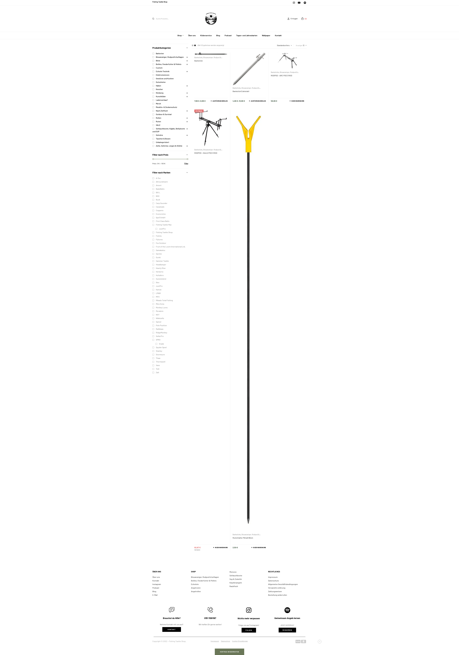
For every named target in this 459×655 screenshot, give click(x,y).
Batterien (160, 53)
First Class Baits (162, 221)
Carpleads (160, 207)
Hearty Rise (161, 268)
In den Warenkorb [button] (297, 101)
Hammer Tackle (162, 261)
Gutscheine (161, 82)
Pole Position (161, 325)
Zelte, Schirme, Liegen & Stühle (169, 146)
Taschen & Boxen (163, 138)
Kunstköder (161, 96)
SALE (158, 125)
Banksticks (198, 57)
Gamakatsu (160, 250)
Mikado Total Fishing (164, 300)
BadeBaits (160, 189)
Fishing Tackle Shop (164, 232)
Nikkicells (160, 318)
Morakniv (159, 311)
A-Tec (158, 178)
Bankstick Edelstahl (241, 91)
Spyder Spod (161, 347)
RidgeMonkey (161, 332)
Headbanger (161, 264)
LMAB (158, 293)
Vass (158, 365)
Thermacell (160, 361)
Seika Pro (160, 336)
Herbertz (159, 272)
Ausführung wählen (220, 101)
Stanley (159, 351)
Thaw (158, 358)
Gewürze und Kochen (165, 78)
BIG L (158, 192)
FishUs (159, 236)
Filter (186, 164)
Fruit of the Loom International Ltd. (170, 246)
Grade (161, 344)
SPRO (158, 340)
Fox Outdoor (161, 243)
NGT (157, 314)
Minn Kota (160, 304)
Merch (158, 103)
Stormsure (160, 354)
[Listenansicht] (192, 45)
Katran (158, 289)
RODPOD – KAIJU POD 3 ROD (205, 153)
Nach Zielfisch (162, 111)
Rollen (158, 118)
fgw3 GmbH (160, 217)
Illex (157, 282)
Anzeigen (299, 45)
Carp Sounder (161, 203)
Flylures (159, 239)
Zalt (157, 372)
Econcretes (161, 214)
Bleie (158, 60)
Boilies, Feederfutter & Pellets (168, 64)
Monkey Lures (162, 307)
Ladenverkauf (162, 100)
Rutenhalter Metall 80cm (243, 538)
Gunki (158, 257)
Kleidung (159, 93)
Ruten (158, 121)
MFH (157, 297)
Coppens (159, 210)
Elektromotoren (162, 75)
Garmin (159, 254)
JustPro (162, 229)
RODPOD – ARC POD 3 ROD (281, 75)
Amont (158, 185)
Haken (158, 85)
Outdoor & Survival (164, 114)
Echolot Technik (162, 71)
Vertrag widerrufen (229, 652)
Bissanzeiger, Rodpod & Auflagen (284, 73)
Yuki (157, 369)
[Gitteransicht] (195, 45)
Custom (159, 68)
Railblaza (159, 329)
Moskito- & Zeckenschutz (166, 107)
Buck (158, 199)
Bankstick (198, 61)
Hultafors (160, 275)
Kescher (159, 89)
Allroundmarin (162, 182)
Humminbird (161, 279)
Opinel (158, 322)
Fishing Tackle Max (164, 225)
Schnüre (159, 135)
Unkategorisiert (162, 142)
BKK (157, 196)
